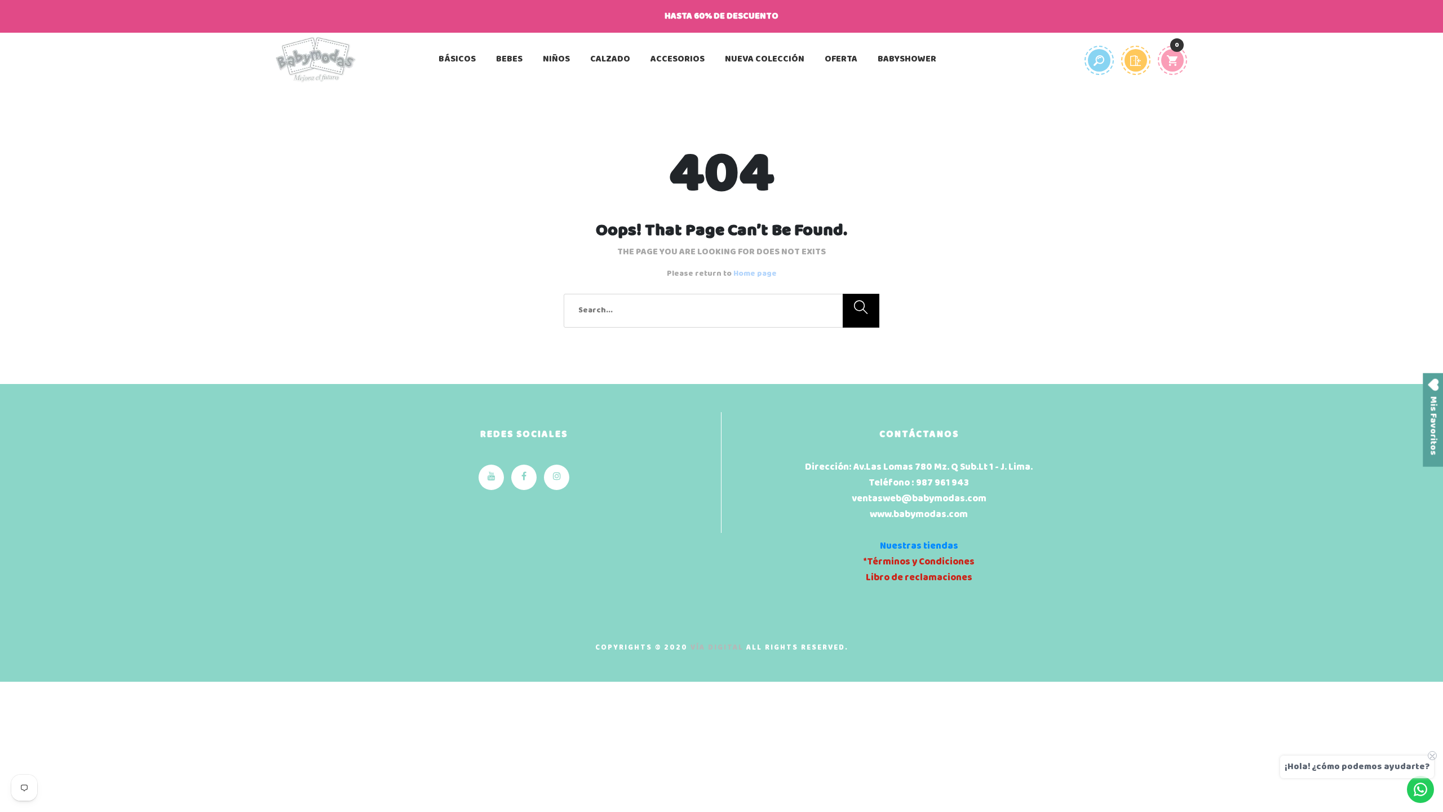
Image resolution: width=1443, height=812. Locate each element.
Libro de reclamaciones (919, 577)
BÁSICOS (457, 59)
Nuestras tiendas (919, 546)
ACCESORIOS (677, 59)
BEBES (509, 59)
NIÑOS (556, 59)
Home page (755, 273)
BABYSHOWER (907, 59)
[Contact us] (1420, 789)
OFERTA (841, 59)
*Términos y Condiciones (919, 562)
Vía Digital (716, 648)
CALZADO (610, 59)
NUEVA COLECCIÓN (764, 59)
